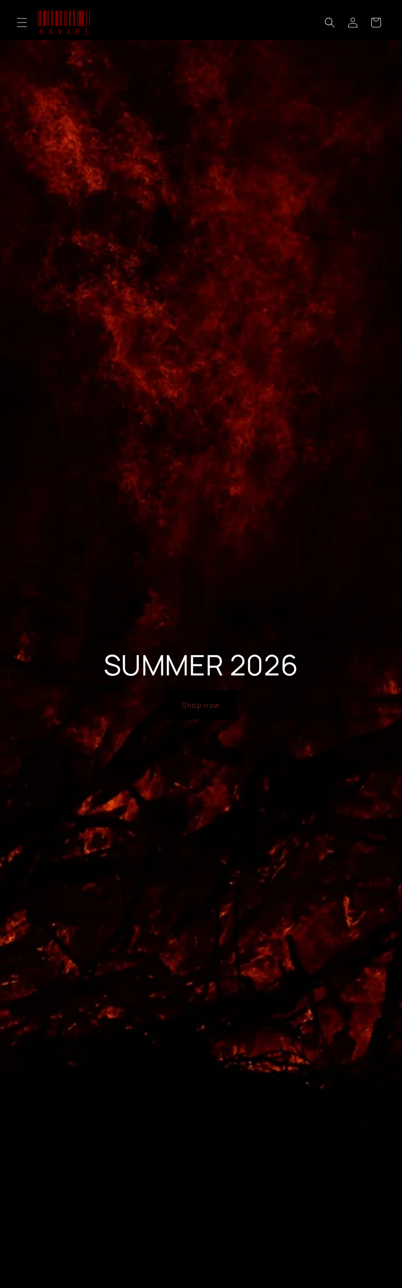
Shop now (201, 705)
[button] (22, 22)
